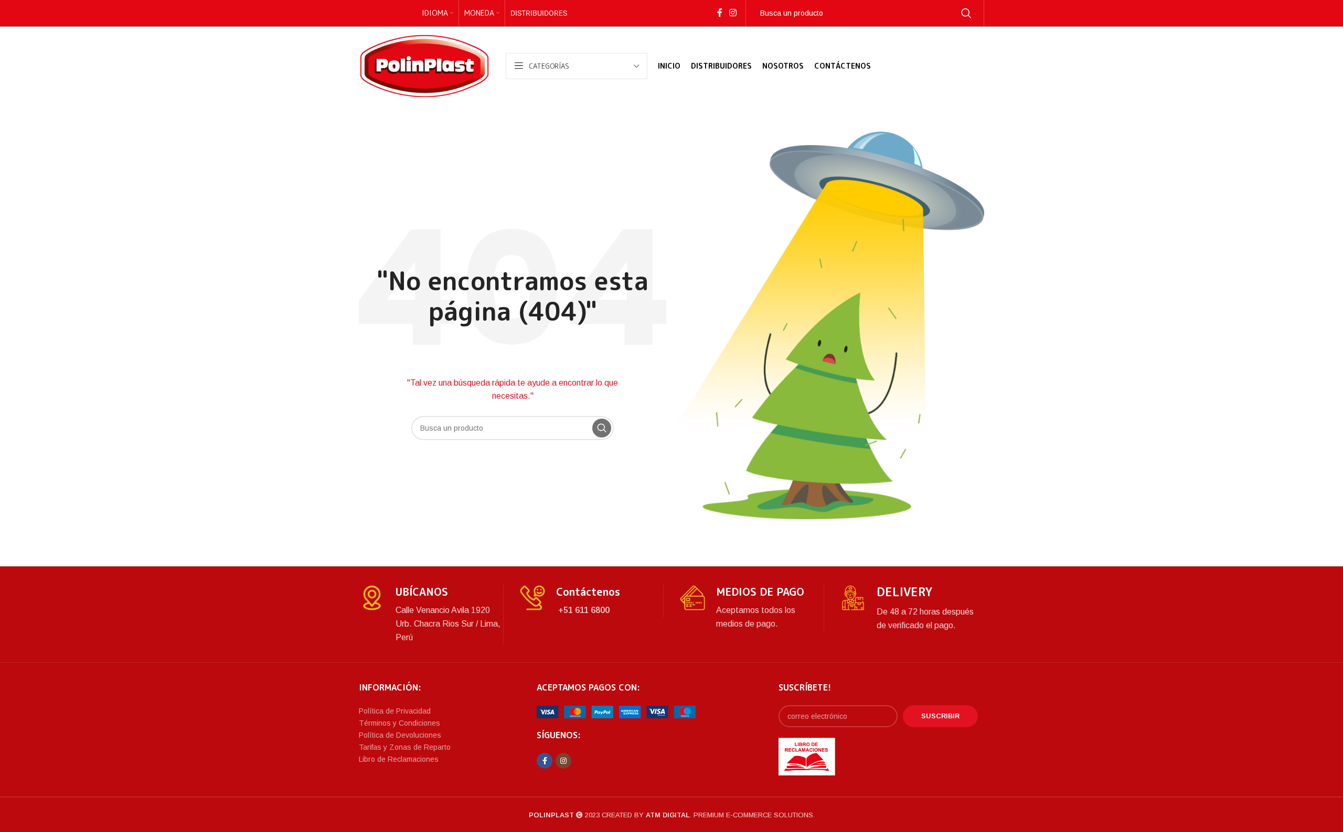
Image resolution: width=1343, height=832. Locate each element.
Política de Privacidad (395, 711)
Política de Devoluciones (400, 735)
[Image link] (616, 711)
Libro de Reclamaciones (399, 759)
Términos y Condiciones (399, 723)
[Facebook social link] (719, 13)
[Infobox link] (431, 614)
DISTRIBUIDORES (538, 13)
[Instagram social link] (733, 13)
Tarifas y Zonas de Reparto (405, 747)
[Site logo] (424, 65)
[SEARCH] (966, 13)
